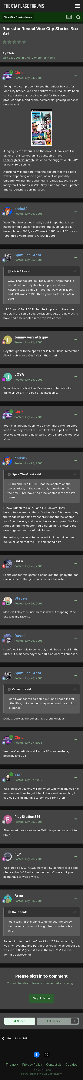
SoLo (18, 561)
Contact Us (54, 1064)
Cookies (71, 1064)
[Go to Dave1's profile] (7, 638)
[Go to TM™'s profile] (7, 777)
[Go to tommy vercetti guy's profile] (7, 339)
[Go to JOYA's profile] (7, 377)
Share (20, 1021)
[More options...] (75, 75)
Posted (28, 78)
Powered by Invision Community (41, 1073)
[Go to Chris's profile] (7, 75)
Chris (11, 53)
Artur (19, 896)
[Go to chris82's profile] (7, 211)
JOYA (19, 374)
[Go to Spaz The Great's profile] (7, 257)
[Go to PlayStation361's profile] (7, 819)
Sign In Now (41, 998)
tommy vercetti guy (31, 337)
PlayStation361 (27, 816)
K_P (17, 854)
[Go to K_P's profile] (7, 856)
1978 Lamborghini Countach (33, 155)
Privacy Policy (32, 1064)
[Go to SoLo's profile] (7, 563)
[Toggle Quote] (9, 271)
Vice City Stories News (40, 57)
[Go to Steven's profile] (7, 601)
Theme (11, 1064)
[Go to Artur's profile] (7, 898)
